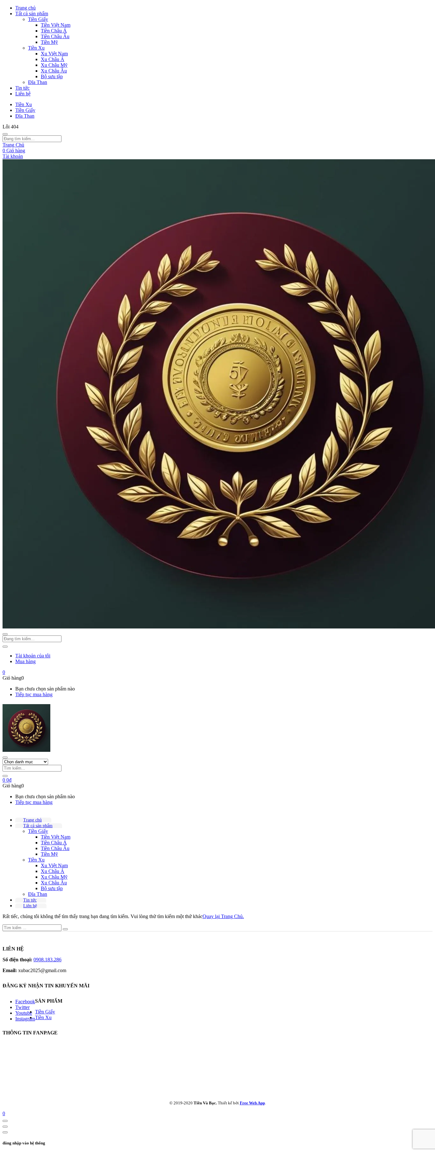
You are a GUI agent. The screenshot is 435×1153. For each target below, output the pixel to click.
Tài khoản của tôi (32, 655)
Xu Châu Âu (54, 70)
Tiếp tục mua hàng (34, 694)
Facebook (25, 1001)
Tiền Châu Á (54, 30)
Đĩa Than (37, 82)
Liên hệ (23, 93)
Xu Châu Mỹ (54, 65)
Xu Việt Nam (54, 53)
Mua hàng (25, 661)
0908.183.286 (47, 959)
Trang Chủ (13, 145)
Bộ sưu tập (52, 76)
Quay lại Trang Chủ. (223, 916)
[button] (4, 672)
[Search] (5, 776)
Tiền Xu (36, 48)
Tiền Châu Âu (55, 36)
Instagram (25, 1018)
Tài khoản (13, 156)
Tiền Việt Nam (55, 25)
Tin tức (22, 88)
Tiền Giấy (38, 19)
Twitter (22, 1007)
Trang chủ (25, 7)
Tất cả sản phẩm (31, 13)
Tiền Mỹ (49, 42)
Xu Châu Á (52, 59)
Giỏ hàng (14, 150)
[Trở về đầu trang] (5, 1121)
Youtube (23, 1013)
